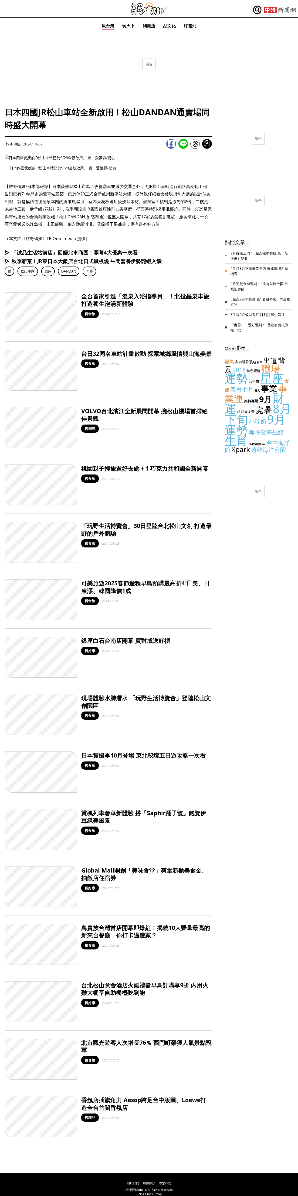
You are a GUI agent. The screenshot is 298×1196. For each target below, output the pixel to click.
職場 (270, 368)
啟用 (47, 271)
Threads (195, 144)
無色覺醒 (254, 370)
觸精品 (90, 1117)
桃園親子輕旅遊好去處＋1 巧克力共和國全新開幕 (144, 468)
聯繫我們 (165, 1183)
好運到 (190, 25)
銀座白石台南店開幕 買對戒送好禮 (125, 640)
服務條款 (149, 1183)
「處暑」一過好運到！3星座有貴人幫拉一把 (259, 328)
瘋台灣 (108, 25)
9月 (265, 399)
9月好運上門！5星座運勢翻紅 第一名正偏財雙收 (259, 256)
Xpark (240, 449)
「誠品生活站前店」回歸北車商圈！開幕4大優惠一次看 (75, 252)
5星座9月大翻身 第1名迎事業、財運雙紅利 (260, 302)
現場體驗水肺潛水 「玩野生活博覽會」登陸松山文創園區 (146, 701)
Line (183, 144)
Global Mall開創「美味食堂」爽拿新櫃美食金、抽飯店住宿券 (144, 874)
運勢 (236, 378)
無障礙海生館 (266, 432)
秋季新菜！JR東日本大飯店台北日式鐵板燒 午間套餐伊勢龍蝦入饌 (87, 260)
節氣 (229, 361)
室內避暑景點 (245, 361)
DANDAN (68, 271)
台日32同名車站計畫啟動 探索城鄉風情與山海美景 (146, 353)
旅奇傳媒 (13, 144)
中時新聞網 (280, 10)
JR (9, 271)
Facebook (171, 144)
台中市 (254, 381)
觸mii (149, 8)
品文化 (169, 25)
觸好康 (90, 650)
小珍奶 (257, 421)
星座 (272, 378)
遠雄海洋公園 (268, 450)
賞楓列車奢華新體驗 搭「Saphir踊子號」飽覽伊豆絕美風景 (143, 816)
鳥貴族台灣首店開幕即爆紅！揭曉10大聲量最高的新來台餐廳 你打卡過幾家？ (145, 931)
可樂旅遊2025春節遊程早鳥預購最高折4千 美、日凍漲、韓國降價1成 (145, 587)
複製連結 (207, 144)
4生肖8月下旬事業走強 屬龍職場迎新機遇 (259, 271)
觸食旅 (90, 313)
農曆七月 (242, 389)
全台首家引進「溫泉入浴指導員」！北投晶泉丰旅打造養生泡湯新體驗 (145, 300)
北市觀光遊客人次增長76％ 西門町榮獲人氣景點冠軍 (146, 1046)
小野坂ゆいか (257, 444)
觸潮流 (149, 25)
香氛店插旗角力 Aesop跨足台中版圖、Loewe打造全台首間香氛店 (143, 1103)
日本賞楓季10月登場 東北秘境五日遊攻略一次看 (143, 755)
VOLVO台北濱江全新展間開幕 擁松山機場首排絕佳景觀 (144, 414)
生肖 (236, 440)
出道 (270, 360)
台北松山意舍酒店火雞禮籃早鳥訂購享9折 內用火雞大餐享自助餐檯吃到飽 (144, 989)
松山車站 (28, 271)
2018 (239, 370)
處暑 (264, 409)
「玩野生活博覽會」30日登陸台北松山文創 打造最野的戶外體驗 (146, 529)
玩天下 (128, 25)
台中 (259, 362)
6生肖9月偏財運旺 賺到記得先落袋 (257, 314)
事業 (269, 388)
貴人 (257, 390)
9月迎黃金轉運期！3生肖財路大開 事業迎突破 (259, 286)
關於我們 (133, 1183)
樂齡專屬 (251, 401)
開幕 (89, 271)
